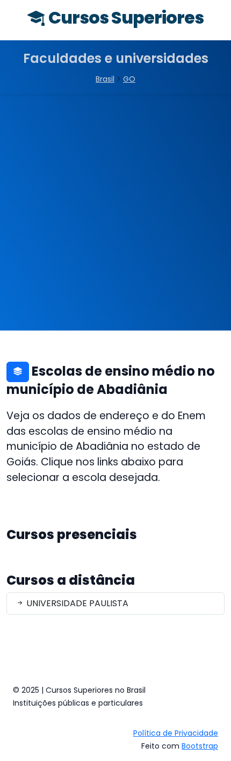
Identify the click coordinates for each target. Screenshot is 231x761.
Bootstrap (200, 746)
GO (129, 79)
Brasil (105, 79)
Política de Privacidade (175, 733)
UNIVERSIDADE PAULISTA (76, 603)
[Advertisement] (115, 215)
